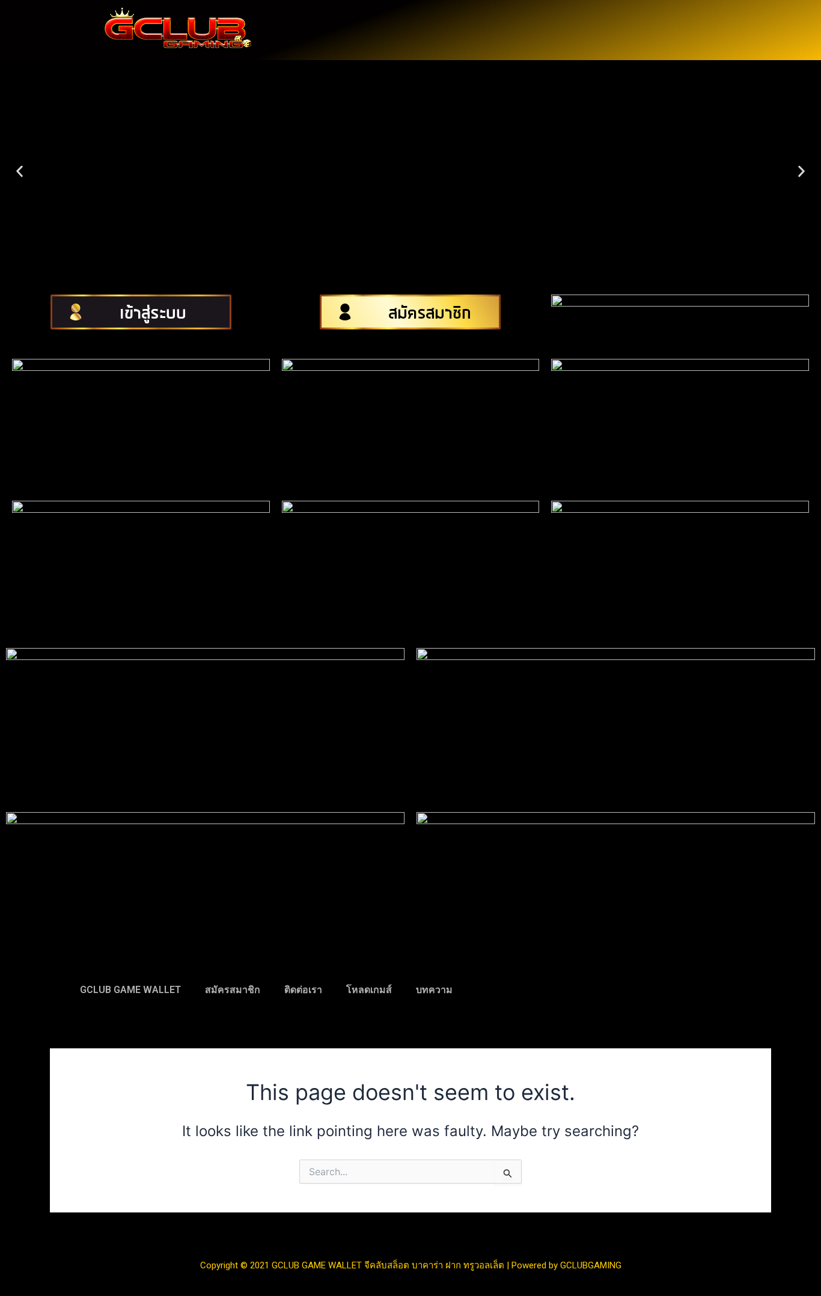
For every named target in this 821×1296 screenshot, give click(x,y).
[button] (19, 171)
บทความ (434, 989)
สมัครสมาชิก (232, 989)
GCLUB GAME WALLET (130, 989)
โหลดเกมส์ (369, 989)
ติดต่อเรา (303, 989)
